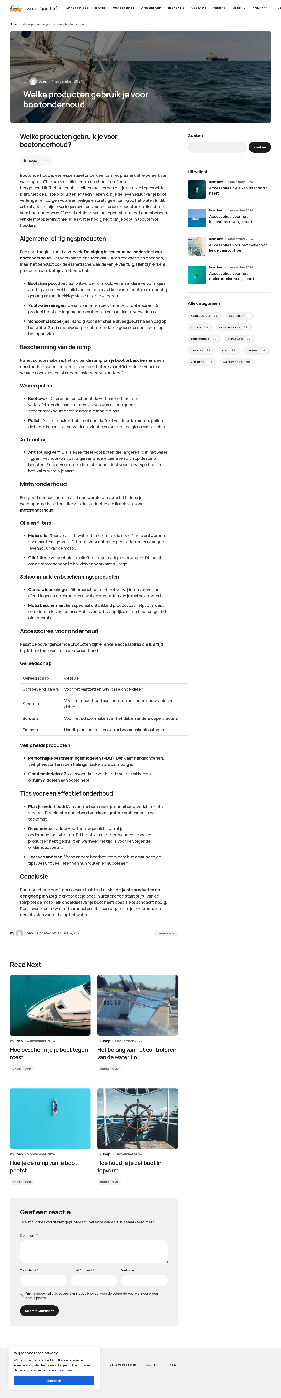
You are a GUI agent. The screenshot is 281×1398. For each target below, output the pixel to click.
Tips (228, 350)
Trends (255, 350)
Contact (152, 1365)
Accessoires (204, 316)
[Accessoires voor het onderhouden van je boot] (197, 275)
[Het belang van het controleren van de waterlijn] (137, 1005)
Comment (29, 1235)
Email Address (83, 1270)
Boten (199, 327)
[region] (54, 1368)
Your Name (29, 1270)
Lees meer (65, 1370)
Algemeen (239, 316)
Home (13, 24)
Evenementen (233, 327)
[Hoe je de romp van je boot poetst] (50, 1118)
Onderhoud (166, 933)
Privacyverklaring (121, 1365)
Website (127, 1270)
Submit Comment (39, 1311)
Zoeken (195, 135)
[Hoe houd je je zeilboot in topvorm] (137, 1118)
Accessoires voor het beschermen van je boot (231, 219)
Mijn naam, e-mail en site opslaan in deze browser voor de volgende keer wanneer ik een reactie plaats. (91, 1295)
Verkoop (201, 362)
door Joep (216, 182)
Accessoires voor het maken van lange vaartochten (238, 247)
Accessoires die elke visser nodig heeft (238, 190)
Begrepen (54, 1381)
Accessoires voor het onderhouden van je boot (231, 276)
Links (171, 1365)
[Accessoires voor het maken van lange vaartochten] (197, 246)
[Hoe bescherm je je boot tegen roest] (50, 1005)
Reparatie (239, 339)
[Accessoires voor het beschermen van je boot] (197, 218)
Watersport (236, 362)
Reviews (201, 350)
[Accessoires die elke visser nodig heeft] (197, 189)
